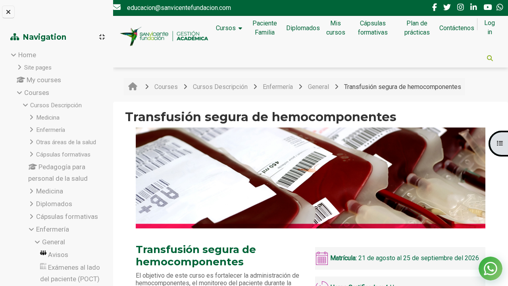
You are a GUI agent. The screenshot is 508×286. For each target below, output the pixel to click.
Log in (489, 24)
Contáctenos (456, 28)
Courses (36, 93)
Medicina (49, 191)
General (53, 242)
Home (27, 55)
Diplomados (54, 204)
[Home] (163, 36)
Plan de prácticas (417, 27)
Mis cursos (335, 27)
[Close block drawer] (8, 12)
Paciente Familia (264, 27)
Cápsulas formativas (67, 216)
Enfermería (52, 229)
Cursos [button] (226, 28)
